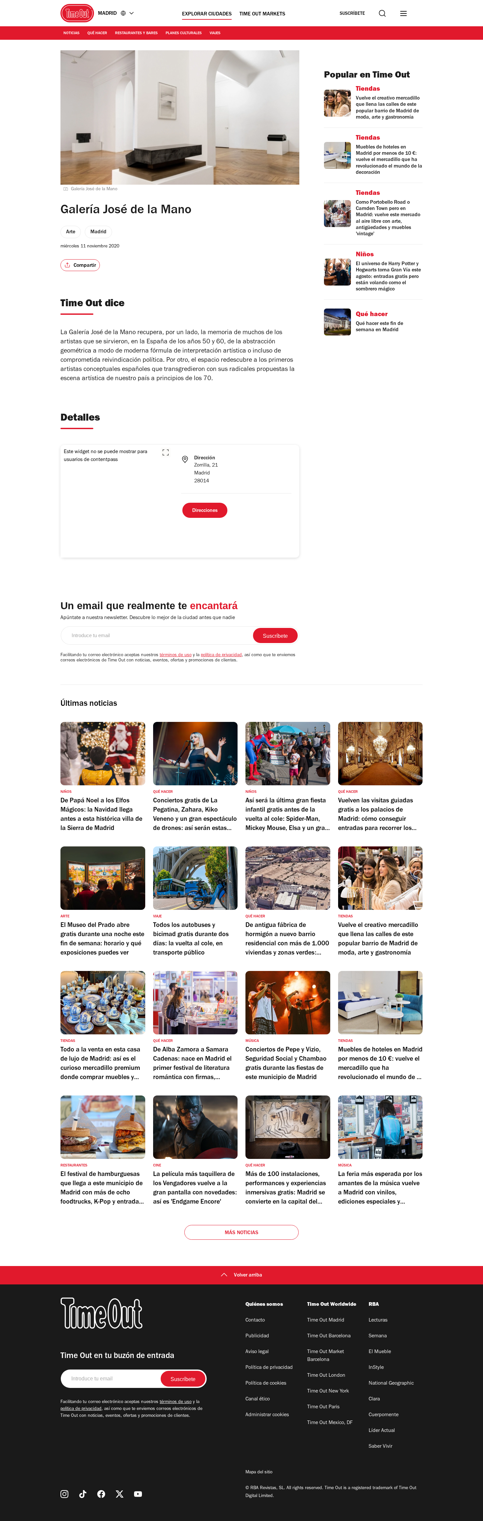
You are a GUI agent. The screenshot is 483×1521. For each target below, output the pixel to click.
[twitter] (120, 1494)
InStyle (376, 1368)
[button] (166, 452)
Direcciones (205, 511)
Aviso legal (257, 1352)
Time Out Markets (262, 14)
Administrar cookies (267, 1415)
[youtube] (138, 1494)
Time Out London (326, 1375)
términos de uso (176, 655)
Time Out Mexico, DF (330, 1423)
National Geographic (391, 1383)
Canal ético (257, 1399)
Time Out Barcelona (329, 1336)
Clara (374, 1399)
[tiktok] (83, 1494)
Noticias (71, 33)
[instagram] (64, 1494)
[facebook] (101, 1494)
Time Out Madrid (325, 1320)
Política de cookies (265, 1383)
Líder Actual (382, 1431)
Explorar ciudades (207, 14)
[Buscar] (382, 13)
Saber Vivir (380, 1446)
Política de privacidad (269, 1368)
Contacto (255, 1320)
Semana (378, 1336)
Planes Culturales (184, 33)
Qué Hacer (97, 33)
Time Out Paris (323, 1407)
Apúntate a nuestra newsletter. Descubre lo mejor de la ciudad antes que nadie (147, 618)
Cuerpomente (384, 1415)
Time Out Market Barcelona (325, 1356)
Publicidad (257, 1336)
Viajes (215, 33)
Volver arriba (248, 1275)
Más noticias (241, 1233)
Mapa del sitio (258, 1472)
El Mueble (380, 1352)
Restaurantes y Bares (136, 33)
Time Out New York (328, 1391)
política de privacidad (221, 655)
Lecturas (378, 1320)
